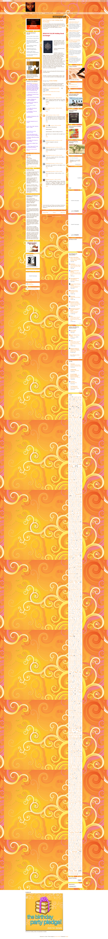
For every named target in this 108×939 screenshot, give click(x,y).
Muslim (70, 682)
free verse (79, 549)
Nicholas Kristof (75, 697)
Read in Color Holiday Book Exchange (53, 91)
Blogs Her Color (71, 458)
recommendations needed (74, 737)
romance (71, 744)
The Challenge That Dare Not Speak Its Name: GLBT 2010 (75, 802)
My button (48, 102)
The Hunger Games (73, 56)
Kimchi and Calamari (76, 632)
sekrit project (74, 754)
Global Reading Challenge (77, 559)
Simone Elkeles (75, 770)
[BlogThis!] (44, 90)
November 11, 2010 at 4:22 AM (56, 155)
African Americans (73, 417)
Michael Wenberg (71, 669)
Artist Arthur (75, 434)
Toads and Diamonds (72, 835)
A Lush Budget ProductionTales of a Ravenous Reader (74, 375)
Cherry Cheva (79, 478)
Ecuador (70, 531)
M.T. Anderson (79, 651)
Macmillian (72, 652)
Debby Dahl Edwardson (76, 511)
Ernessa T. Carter (72, 536)
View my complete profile (31, 166)
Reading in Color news (74, 735)
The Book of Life (74, 290)
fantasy (73, 540)
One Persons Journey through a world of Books (75, 309)
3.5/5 (70, 406)
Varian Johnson (77, 847)
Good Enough (78, 560)
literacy (70, 644)
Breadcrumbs (79, 469)
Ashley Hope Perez (73, 435)
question (70, 724)
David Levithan (77, 507)
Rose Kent (78, 744)
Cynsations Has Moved (74, 370)
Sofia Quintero (78, 773)
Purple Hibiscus (73, 723)
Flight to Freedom (72, 545)
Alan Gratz (76, 419)
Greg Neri (73, 563)
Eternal (77, 537)
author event (78, 437)
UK (74, 843)
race (74, 725)
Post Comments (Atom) (56, 216)
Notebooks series (77, 702)
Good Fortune (71, 561)
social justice (71, 773)
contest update (79, 495)
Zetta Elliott (75, 874)
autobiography (71, 438)
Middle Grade (78, 672)
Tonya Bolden (79, 835)
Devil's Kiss (75, 519)
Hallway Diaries (71, 570)
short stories (77, 764)
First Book (78, 544)
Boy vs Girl (78, 468)
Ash (79, 434)
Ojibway (74, 704)
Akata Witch (71, 418)
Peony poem (72, 331)
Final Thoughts (79, 542)
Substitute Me (71, 782)
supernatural (71, 784)
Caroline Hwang (77, 475)
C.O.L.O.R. (71, 49)
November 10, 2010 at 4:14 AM (56, 140)
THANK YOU (71, 793)
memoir (79, 668)
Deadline (70, 510)
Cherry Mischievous (74, 278)
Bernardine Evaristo (77, 446)
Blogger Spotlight (72, 456)
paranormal (71, 710)
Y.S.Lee (71, 869)
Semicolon (72, 296)
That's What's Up (78, 793)
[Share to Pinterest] (48, 90)
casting (70, 476)
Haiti (80, 567)
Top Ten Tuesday (74, 836)
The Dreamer (71, 805)
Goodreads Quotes (78, 164)
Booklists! (75, 13)
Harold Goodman (78, 572)
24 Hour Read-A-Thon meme (74, 404)
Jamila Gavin (74, 604)
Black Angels (78, 450)
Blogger (66, 936)
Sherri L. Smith (71, 761)
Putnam (79, 723)
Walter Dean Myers (73, 852)
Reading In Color (30, 6)
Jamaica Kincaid (71, 603)
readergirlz (70, 731)
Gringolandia (79, 563)
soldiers (70, 774)
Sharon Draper (77, 756)
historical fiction (73, 582)
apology (70, 434)
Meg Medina (75, 667)
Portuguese (72, 722)
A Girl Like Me (79, 410)
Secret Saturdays (75, 753)
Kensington (74, 630)
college (70, 491)
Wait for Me (74, 850)
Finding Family (72, 543)
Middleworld (73, 673)
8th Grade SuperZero (75, 409)
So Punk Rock (77, 772)
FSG (71, 550)
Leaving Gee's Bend (72, 638)
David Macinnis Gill (72, 508)
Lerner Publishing (75, 640)
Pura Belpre (79, 722)
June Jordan (72, 616)
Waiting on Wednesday (75, 851)
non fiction (71, 701)
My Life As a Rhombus (77, 682)
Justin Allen (75, 617)
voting (79, 849)
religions (74, 738)
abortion (79, 412)
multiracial (71, 681)
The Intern (72, 363)
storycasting (74, 781)
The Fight (70, 806)
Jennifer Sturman (77, 607)
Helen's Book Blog (74, 257)
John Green (76, 611)
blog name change (77, 454)
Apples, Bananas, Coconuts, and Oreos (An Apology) (74, 31)
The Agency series (72, 796)
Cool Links (77, 496)
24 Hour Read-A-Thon (77, 403)
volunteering (75, 849)
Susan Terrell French (78, 784)
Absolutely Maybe (75, 413)
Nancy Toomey (74, 686)
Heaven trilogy (79, 574)
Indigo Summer (77, 595)
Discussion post (76, 521)
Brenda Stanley (73, 470)
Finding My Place (78, 543)
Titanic (71, 834)
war (78, 853)
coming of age (77, 493)
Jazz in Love (79, 605)
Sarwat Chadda (75, 750)
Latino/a (71, 636)
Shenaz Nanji (71, 760)
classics (74, 488)
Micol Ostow (71, 670)
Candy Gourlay (77, 471)
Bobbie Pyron (76, 459)
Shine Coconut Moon (76, 763)
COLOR (74, 491)
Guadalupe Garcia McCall (73, 565)
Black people (71, 451)
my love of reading (73, 683)
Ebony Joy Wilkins (77, 530)
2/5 (71, 398)
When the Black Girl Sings (76, 861)
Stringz (79, 781)
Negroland (76, 692)
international (71, 596)
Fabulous (73, 539)
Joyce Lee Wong (72, 614)
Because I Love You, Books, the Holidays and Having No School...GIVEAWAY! (74, 40)
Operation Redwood (77, 707)
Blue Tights (71, 459)
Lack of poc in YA (77, 635)
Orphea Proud (75, 708)
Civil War (76, 487)
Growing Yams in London (75, 564)
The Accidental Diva (77, 795)
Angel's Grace (75, 430)
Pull (75, 722)
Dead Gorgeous (77, 509)
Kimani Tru (75, 631)
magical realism (72, 653)
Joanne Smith (71, 611)
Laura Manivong (77, 636)
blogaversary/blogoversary (73, 455)
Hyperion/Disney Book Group (75, 589)
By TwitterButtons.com (73, 86)
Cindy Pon (78, 486)
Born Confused (72, 468)
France (72, 547)
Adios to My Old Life (74, 414)
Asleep (72, 436)
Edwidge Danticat (77, 531)
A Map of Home (72, 411)
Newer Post (45, 212)
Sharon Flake (71, 757)
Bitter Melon (73, 450)
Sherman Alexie (77, 760)
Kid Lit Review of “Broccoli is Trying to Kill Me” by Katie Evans (75, 273)
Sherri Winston (78, 761)
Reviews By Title (66, 13)
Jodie (47, 115)
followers (70, 546)
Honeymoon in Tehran (78, 585)
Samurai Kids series (76, 747)
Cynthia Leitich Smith (76, 502)
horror (71, 586)
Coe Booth (78, 490)
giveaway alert (76, 554)
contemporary (78, 494)
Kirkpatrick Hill (71, 633)
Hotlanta (75, 586)
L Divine (79, 633)
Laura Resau (71, 637)
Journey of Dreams (77, 613)
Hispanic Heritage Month (75, 581)
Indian (75, 594)
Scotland (76, 752)
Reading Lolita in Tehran (74, 736)
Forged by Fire (79, 546)
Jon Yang (74, 612)
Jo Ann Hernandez (77, 610)
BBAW (79, 444)
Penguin (70, 716)
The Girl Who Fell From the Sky (76, 808)
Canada (79, 470)
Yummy (70, 872)
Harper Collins (73, 573)
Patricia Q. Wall (75, 711)
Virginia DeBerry (78, 848)
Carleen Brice (71, 474)
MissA (48, 88)
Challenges (58, 13)
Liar (76, 641)
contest (73, 495)
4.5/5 (71, 407)
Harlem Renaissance (77, 571)
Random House (72, 728)
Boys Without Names (72, 469)
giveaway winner (73, 555)
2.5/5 (80, 397)
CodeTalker (74, 490)
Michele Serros (78, 669)
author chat (72, 437)
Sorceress (78, 775)
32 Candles (79, 406)
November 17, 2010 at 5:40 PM (55, 179)
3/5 (74, 406)
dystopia (74, 529)
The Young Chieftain (78, 830)
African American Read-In (74, 416)
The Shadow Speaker (72, 827)
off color (76, 703)
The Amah (77, 797)
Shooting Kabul (71, 764)
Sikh (80, 764)
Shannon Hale (75, 755)
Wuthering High (75, 868)
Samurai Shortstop (72, 748)
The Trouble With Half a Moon (74, 829)
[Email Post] (61, 88)
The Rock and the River (76, 826)
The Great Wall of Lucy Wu (74, 812)
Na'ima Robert (75, 685)
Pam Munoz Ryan (77, 709)
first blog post (72, 544)
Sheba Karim (78, 758)
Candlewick (71, 471)
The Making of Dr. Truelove (73, 824)
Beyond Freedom (73, 448)
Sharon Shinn (78, 757)
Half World (72, 569)
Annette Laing (78, 432)
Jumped (80, 615)
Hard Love (70, 571)
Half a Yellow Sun (73, 568)
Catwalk (74, 476)
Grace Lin (70, 562)
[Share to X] (45, 90)
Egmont (76, 532)
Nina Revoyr (76, 699)
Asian (80, 435)
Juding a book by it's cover (73, 615)
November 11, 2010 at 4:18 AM (56, 147)
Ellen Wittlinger (79, 533)
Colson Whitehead (74, 492)
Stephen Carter (74, 779)
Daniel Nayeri (75, 505)
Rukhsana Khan (71, 745)
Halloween (78, 569)
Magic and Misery (78, 652)
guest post (71, 567)
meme (75, 668)
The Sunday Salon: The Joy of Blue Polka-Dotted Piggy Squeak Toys (75, 266)
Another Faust (71, 433)
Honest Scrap (76, 584)
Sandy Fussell (78, 748)
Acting (80, 413)
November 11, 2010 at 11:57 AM (56, 163)
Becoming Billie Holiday (72, 445)
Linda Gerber (78, 642)
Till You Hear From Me (77, 833)
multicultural (77, 680)
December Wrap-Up (75, 515)
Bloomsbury (78, 458)
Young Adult (73, 871)
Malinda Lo (78, 655)
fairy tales (78, 539)
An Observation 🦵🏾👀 (74, 337)
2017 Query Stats (73, 382)
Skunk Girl (74, 771)
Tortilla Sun (75, 837)
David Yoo (78, 508)
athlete (76, 436)
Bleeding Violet (75, 452)
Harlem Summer (71, 572)
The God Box (72, 809)
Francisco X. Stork (72, 549)
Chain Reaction (71, 477)
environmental (78, 535)
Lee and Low (79, 638)
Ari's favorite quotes (74, 158)
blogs (79, 457)
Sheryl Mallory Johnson (73, 762)
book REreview (73, 464)
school (79, 751)
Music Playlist (77, 681)
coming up (71, 494)
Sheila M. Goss (77, 759)
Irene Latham (73, 330)
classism (78, 488)
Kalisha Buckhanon (78, 619)
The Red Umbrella (76, 825)
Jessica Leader (71, 608)
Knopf (75, 633)
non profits (78, 701)
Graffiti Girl (75, 562)
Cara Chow (71, 472)
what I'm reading (71, 860)
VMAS (71, 849)
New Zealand (76, 695)
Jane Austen (79, 604)
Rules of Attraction (78, 745)
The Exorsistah (77, 805)
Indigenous (70, 595)
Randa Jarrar (72, 727)
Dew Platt (79, 519)
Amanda (47, 179)
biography (70, 449)
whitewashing (75, 865)
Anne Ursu (72, 432)
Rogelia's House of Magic (75, 743)
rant (78, 728)
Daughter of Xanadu (75, 506)
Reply (47, 104)
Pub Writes (72, 381)
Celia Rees (78, 476)
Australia (79, 436)
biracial (75, 449)
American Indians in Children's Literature (74, 349)
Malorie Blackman (72, 656)
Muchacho (70, 680)
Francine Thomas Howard (74, 548)
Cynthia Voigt (71, 503)
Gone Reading (72, 560)
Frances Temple (77, 547)
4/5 (76, 407)
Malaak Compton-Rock (74, 654)
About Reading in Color (37, 13)
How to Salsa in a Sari (73, 588)
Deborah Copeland (72, 512)
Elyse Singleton (72, 534)
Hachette (77, 567)
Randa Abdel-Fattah (77, 726)
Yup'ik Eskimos (75, 872)
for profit (74, 546)
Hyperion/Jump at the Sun (74, 590)
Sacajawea (72, 746)
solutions (75, 774)
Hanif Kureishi (78, 570)
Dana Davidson (75, 504)
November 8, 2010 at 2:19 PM (53, 115)
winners (77, 866)
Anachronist (48, 97)
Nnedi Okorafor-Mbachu (76, 700)
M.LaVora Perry (72, 651)
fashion (79, 540)
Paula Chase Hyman (76, 712)
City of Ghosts (71, 487)
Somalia (79, 774)
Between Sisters (78, 447)
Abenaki (75, 412)
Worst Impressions (75, 867)
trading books (74, 839)
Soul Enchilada (71, 776)
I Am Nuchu (74, 591)
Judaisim (78, 614)
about (70, 413)
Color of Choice (79, 491)
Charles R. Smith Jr (72, 478)
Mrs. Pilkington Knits (74, 354)
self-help (79, 754)
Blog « (71, 316)
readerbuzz (72, 264)
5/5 (80, 407)
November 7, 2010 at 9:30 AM (56, 97)
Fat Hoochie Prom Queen (73, 541)
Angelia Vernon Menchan (77, 431)
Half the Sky (79, 568)
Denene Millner (75, 517)
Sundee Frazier (72, 783)
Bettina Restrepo (71, 447)
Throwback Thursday (74, 832)
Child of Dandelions (78, 479)
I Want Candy (77, 592)
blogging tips (75, 457)
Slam (78, 771)
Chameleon (78, 477)
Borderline (79, 467)
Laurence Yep (77, 637)
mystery (76, 684)
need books (75, 691)
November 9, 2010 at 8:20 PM (55, 125)
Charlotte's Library (74, 301)
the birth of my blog (75, 800)
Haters (79, 573)
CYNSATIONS (73, 369)
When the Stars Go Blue (73, 862)
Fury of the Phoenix (77, 550)
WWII (80, 868)
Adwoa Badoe (77, 415)
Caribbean (70, 473)
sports (73, 778)
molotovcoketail (57, 936)
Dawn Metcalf (71, 509)
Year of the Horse (77, 869)
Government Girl (77, 561)
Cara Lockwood (77, 472)
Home (28, 13)
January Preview (73, 605)
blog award (75, 453)
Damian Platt (77, 503)
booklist (75, 467)
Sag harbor (77, 746)
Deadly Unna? (75, 510)
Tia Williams (71, 833)
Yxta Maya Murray (76, 873)
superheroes (78, 783)
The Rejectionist (73, 386)
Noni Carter (71, 702)
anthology (78, 433)
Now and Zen (71, 703)
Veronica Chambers (72, 848)
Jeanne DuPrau (73, 606)
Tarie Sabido (48, 108)
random (77, 727)
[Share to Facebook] (47, 90)
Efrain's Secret (71, 532)
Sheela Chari (71, 759)
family (70, 540)
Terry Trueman (77, 792)
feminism (73, 542)
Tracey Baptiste (75, 838)
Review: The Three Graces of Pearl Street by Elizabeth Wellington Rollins (75, 259)
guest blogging (77, 566)
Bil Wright (78, 448)
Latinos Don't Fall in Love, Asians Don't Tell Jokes (74, 22)
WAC (70, 850)
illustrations (77, 593)
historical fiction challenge (73, 583)
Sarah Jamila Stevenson (73, 749)
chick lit (71, 479)
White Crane (74, 864)
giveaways (71, 557)
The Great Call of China (77, 811)
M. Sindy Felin (79, 650)
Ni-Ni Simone (75, 696)
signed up (60, 26)
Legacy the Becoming (73, 639)
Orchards (70, 708)
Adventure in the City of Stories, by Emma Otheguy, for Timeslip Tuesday (75, 304)
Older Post (62, 212)
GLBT (70, 558)
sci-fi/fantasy (71, 752)
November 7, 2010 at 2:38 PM (56, 108)
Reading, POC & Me (49, 13)
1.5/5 (70, 396)
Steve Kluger (79, 779)
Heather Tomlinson (72, 574)
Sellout (70, 755)
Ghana (79, 552)
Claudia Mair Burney (72, 489)
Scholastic (74, 751)
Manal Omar (78, 656)
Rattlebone (70, 729)
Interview (77, 596)
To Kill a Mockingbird (77, 834)
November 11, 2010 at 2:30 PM (56, 171)
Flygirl (79, 545)
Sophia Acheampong (72, 775)
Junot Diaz (77, 616)
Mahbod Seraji (79, 653)
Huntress (80, 588)
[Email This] (43, 90)
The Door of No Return (76, 804)
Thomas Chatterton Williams (75, 831)
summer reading (78, 782)
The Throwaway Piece (76, 828)
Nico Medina (76, 698)
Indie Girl (78, 594)
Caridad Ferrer (77, 473)
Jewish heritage (76, 609)
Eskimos (73, 537)
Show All (80, 323)
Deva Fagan (75, 518)
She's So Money (71, 758)
